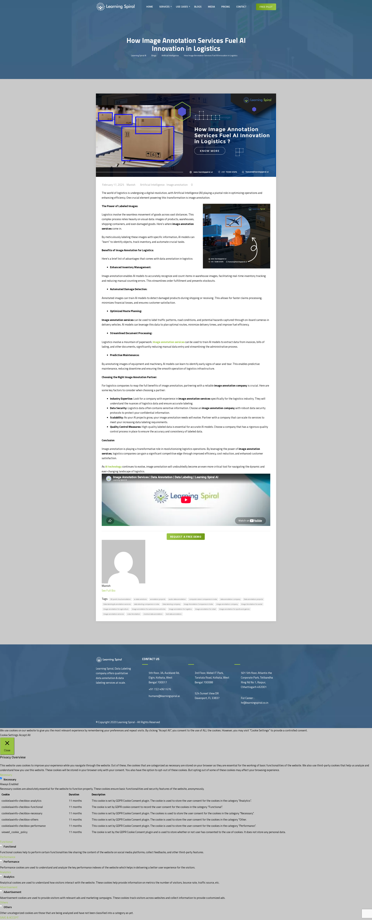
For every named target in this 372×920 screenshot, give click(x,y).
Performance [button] (7, 857)
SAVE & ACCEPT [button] (9, 917)
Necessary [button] (6, 775)
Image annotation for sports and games (234, 609)
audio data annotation (177, 599)
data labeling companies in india (146, 604)
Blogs (198, 7)
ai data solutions (140, 599)
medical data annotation (153, 614)
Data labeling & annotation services (117, 604)
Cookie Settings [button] (9, 735)
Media (211, 7)
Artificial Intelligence (152, 185)
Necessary (10, 779)
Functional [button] (6, 842)
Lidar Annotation (133, 614)
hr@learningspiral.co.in (254, 702)
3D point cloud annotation (120, 599)
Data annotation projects (253, 599)
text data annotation (173, 614)
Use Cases (182, 7)
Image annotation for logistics (180, 609)
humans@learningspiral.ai (164, 696)
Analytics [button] (5, 872)
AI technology (113, 466)
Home (149, 7)
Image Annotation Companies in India (198, 604)
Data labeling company (171, 604)
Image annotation (177, 185)
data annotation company (230, 599)
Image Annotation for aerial (251, 604)
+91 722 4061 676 (160, 689)
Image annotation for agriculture (115, 609)
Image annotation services (113, 614)
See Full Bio (108, 590)
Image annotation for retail (205, 609)
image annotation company (227, 604)
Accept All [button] (25, 735)
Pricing (225, 7)
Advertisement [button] (8, 887)
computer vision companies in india (203, 599)
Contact (241, 7)
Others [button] (4, 902)
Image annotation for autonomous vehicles (148, 609)
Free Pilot (266, 7)
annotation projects (157, 599)
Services (164, 7)
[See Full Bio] (117, 590)
